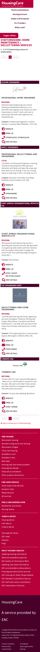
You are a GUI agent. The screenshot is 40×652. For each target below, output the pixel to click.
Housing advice (8, 520)
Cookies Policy (6, 649)
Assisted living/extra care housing (16, 444)
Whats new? (20, 27)
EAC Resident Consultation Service (16, 579)
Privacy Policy (6, 646)
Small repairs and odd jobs (13, 486)
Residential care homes (11, 506)
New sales (6, 461)
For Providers (20, 23)
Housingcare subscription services (16, 572)
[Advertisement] (19, 70)
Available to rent (9, 454)
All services (6, 496)
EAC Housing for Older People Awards (17, 575)
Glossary (5, 540)
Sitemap (22, 649)
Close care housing (9, 451)
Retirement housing (10, 440)
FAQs (4, 543)
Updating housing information (14, 554)
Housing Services (20, 14)
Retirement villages (10, 447)
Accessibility (24, 644)
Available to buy (8, 458)
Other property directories (13, 475)
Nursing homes (8, 509)
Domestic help (8, 489)
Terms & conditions (8, 644)
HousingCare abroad (10, 468)
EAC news (6, 536)
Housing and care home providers (16, 465)
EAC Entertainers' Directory (13, 586)
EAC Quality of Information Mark (15, 561)
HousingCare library (10, 533)
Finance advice (8, 527)
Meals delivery (8, 493)
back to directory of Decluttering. (16, 423)
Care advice (6, 523)
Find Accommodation (20, 10)
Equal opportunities (26, 646)
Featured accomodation (11, 472)
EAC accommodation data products (16, 568)
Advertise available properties (14, 558)
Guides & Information (20, 19)
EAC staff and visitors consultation (16, 582)
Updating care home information (15, 565)
